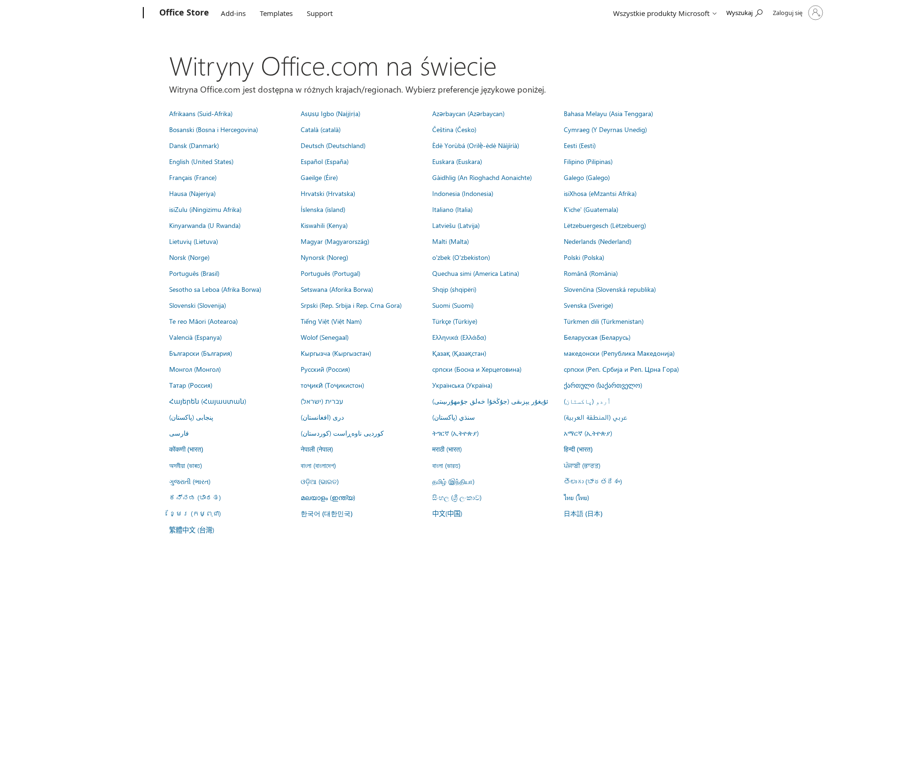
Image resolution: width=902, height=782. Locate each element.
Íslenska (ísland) (323, 209)
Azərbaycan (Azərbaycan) (468, 113)
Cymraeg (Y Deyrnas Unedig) (605, 129)
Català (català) (321, 129)
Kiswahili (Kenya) (324, 225)
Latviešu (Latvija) (456, 225)
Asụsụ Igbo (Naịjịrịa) (330, 113)
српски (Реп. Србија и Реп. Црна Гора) (621, 369)
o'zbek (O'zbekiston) (461, 257)
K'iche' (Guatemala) (591, 209)
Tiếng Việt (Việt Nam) (331, 321)
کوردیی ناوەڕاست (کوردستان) (342, 433)
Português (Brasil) (194, 273)
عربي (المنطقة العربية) (595, 417)
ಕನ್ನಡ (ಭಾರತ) (195, 497)
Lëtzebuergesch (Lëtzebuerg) (605, 225)
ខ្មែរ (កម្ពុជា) (195, 513)
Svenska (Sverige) (588, 305)
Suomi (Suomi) (453, 305)
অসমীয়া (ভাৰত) (185, 465)
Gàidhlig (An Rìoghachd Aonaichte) (482, 177)
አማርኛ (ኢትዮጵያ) (588, 433)
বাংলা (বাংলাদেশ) (318, 465)
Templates (276, 13)
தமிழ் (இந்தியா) (453, 481)
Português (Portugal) (330, 273)
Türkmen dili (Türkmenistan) (604, 321)
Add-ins (233, 13)
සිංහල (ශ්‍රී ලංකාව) (457, 497)
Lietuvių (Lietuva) (193, 241)
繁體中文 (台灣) (191, 529)
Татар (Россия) (190, 385)
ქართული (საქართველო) (603, 385)
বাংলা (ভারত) (446, 465)
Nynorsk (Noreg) (324, 257)
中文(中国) (447, 513)
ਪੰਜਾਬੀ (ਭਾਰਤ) (582, 465)
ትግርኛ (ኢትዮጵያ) (455, 433)
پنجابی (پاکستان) (191, 417)
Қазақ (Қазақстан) (459, 353)
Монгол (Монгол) (195, 369)
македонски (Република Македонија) (619, 353)
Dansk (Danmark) (194, 145)
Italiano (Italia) (452, 209)
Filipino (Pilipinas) (588, 161)
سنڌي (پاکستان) (453, 417)
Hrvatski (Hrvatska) (328, 193)
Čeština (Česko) (454, 129)
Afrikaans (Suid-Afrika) (201, 113)
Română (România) (591, 273)
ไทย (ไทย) (576, 497)
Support (320, 13)
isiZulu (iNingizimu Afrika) (205, 209)
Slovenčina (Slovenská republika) (610, 289)
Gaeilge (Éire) (319, 177)
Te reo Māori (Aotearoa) (203, 321)
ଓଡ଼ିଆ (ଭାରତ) (320, 481)
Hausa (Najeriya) (192, 193)
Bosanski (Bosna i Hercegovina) (213, 129)
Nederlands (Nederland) (597, 241)
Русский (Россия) (325, 369)
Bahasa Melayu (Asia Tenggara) (608, 113)
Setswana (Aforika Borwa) (337, 289)
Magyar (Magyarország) (335, 241)
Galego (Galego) (587, 177)
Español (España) (325, 161)
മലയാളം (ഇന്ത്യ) (328, 497)
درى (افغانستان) (322, 417)
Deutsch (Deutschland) (333, 145)
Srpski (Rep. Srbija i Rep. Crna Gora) (351, 305)
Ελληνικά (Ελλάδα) (459, 337)
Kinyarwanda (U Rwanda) (205, 225)
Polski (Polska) (584, 257)
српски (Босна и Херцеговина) (476, 369)
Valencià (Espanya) (195, 337)
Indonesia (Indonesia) (462, 193)
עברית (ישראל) (322, 401)
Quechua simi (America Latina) (475, 273)
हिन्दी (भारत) (578, 449)
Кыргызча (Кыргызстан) (336, 353)
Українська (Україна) (462, 385)
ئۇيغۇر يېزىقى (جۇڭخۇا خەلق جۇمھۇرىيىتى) (490, 401)
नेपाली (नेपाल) (317, 449)
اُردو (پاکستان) (587, 401)
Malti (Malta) (450, 241)
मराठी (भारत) (447, 449)
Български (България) (200, 353)
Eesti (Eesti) (580, 145)
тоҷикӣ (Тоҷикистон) (332, 385)
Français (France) (193, 177)
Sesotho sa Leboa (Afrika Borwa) (215, 289)
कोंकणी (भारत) (186, 449)
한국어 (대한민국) (326, 513)
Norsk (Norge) (189, 257)
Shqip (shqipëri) (454, 289)
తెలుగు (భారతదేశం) (593, 481)
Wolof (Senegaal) (325, 337)
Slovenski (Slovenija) (197, 305)
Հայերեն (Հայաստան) (207, 401)
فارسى (179, 433)
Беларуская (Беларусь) (597, 337)
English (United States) (201, 161)
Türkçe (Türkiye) (454, 321)
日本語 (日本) (583, 513)
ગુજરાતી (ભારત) (189, 481)
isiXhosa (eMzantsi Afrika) (600, 193)
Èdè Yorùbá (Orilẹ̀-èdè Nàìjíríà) (475, 145)
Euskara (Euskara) (457, 161)
